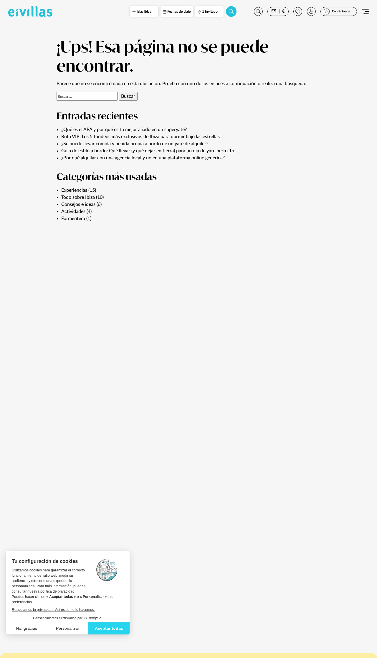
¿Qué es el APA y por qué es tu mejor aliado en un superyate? (124, 129)
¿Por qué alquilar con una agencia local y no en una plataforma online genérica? (143, 158)
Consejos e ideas (78, 204)
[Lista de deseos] (297, 11)
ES (273, 11)
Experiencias (74, 190)
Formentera (73, 218)
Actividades (73, 211)
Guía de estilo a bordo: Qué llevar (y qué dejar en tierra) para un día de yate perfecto (147, 150)
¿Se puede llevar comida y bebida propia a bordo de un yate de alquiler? (134, 143)
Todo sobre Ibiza (78, 197)
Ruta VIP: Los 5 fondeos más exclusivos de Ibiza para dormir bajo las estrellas (140, 136)
